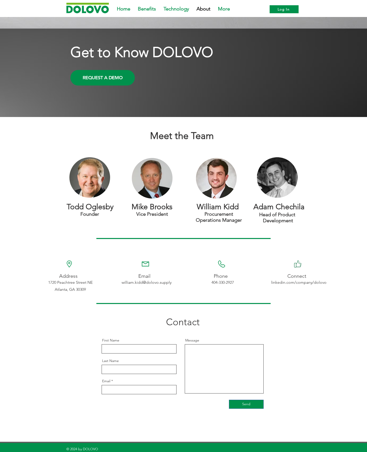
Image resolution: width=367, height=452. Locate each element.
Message (192, 340)
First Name (110, 340)
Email (106, 381)
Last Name (110, 360)
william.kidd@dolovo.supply (147, 282)
